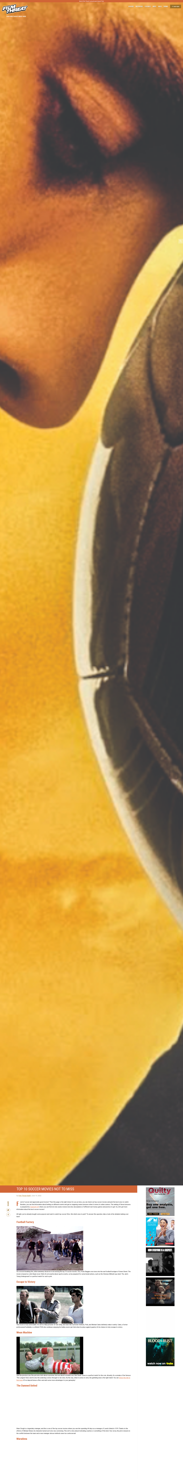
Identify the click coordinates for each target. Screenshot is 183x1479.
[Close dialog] (110, 725)
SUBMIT (91, 750)
